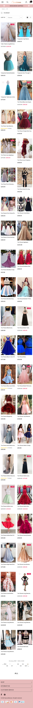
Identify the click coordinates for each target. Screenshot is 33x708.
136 (7, 666)
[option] (16, 5)
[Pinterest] (5, 695)
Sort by (3, 17)
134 (23, 664)
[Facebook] (1, 695)
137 (12, 666)
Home (3, 9)
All (7, 9)
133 (18, 664)
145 (21, 666)
